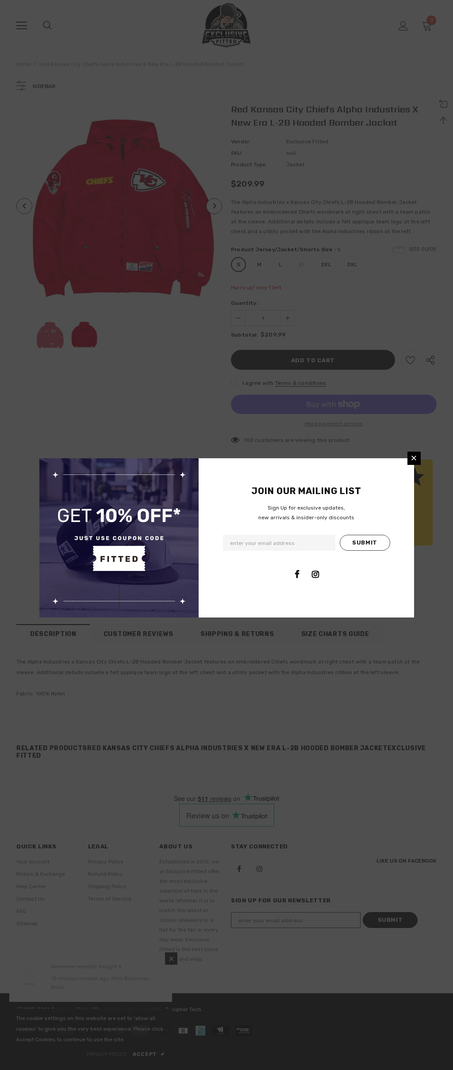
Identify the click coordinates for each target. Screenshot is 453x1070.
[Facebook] (297, 574)
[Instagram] (315, 574)
